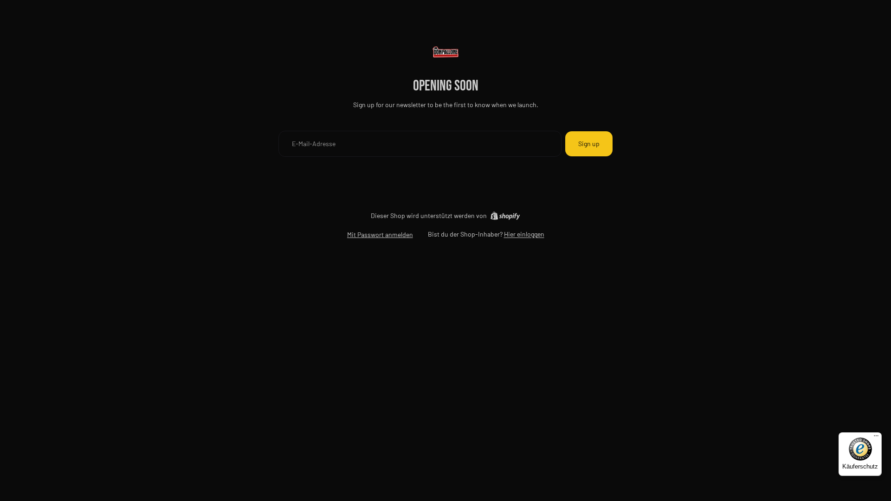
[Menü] (876, 437)
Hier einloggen (524, 234)
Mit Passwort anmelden (380, 234)
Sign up (589, 144)
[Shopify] (505, 216)
